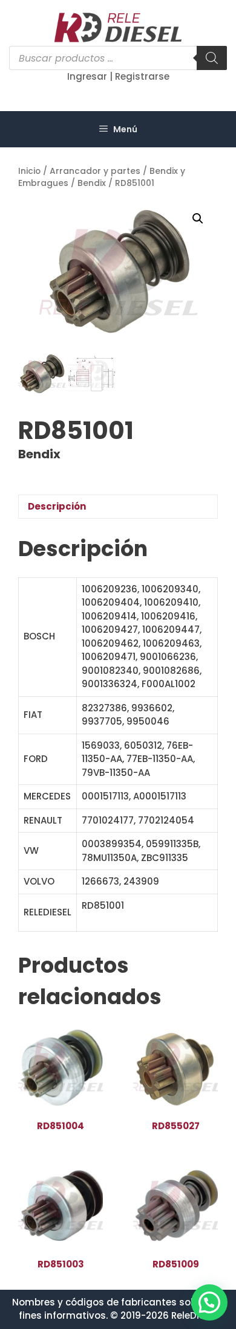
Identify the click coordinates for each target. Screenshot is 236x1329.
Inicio (29, 171)
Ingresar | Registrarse (118, 76)
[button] (198, 218)
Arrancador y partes (95, 171)
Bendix (91, 183)
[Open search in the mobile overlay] (118, 58)
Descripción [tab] (57, 506)
